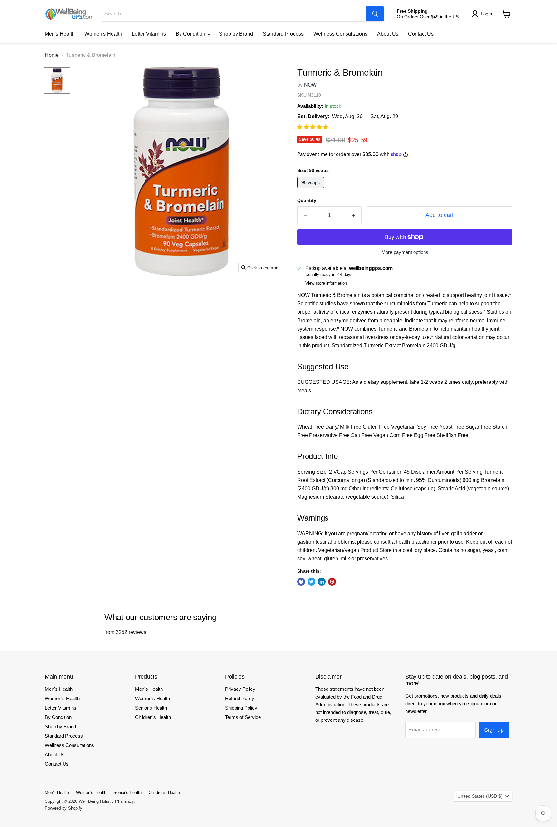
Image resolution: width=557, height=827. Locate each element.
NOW (310, 84)
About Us (387, 33)
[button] (313, 127)
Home (52, 55)
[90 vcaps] (311, 189)
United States (480, 796)
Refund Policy (239, 698)
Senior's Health (151, 707)
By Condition (191, 33)
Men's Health (60, 33)
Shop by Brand (236, 33)
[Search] (375, 13)
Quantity (306, 200)
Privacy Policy (240, 689)
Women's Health (103, 33)
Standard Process (283, 33)
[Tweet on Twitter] (311, 582)
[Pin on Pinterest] (332, 582)
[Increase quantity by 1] (353, 215)
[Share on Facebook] (301, 582)
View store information (326, 283)
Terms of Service (243, 717)
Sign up (494, 730)
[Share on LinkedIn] (322, 582)
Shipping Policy (241, 707)
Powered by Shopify (63, 808)
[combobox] (233, 13)
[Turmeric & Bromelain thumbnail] (57, 80)
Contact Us (421, 33)
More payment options (404, 252)
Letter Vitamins (149, 33)
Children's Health (153, 717)
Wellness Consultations (340, 33)
